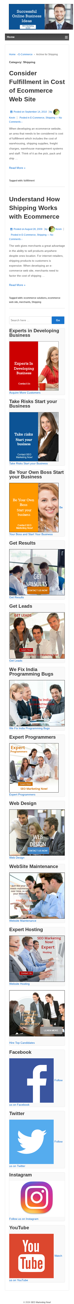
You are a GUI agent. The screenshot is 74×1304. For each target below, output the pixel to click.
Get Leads (15, 660)
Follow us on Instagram (23, 1218)
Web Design (16, 857)
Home (12, 54)
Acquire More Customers (24, 392)
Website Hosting (19, 983)
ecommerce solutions (35, 298)
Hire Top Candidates (22, 1042)
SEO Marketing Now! (40, 1302)
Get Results (16, 597)
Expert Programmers (22, 794)
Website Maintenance (22, 920)
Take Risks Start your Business (28, 463)
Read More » (17, 167)
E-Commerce (25, 54)
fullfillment (29, 180)
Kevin (59, 229)
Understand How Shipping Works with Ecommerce (34, 208)
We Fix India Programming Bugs (29, 728)
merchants (24, 302)
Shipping (50, 117)
